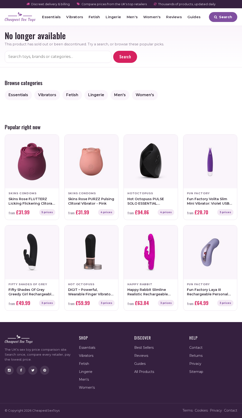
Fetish (94, 17)
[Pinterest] (44, 370)
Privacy (195, 364)
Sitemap (196, 372)
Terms (187, 410)
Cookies (201, 410)
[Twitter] (32, 370)
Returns (196, 355)
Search (125, 57)
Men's (132, 17)
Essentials (51, 17)
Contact (196, 347)
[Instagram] (9, 370)
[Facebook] (21, 370)
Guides (193, 17)
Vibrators (74, 17)
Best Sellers (144, 347)
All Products (144, 372)
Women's (151, 17)
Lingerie (113, 17)
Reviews (174, 17)
